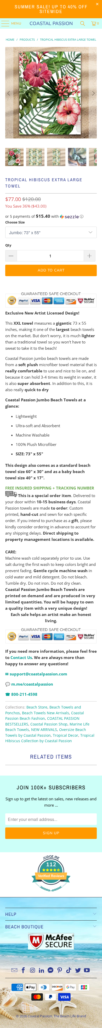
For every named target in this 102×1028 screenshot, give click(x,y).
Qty (8, 245)
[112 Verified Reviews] (51, 894)
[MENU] (2, 23)
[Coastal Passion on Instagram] (33, 970)
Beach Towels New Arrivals (45, 713)
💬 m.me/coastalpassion (29, 684)
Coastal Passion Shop (48, 724)
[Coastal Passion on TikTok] (69, 970)
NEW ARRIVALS (44, 729)
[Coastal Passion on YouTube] (87, 970)
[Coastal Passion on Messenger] (51, 970)
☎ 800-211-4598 (21, 694)
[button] (51, 216)
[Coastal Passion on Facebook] (23, 970)
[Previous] (9, 93)
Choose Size (15, 222)
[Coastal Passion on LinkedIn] (42, 970)
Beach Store (36, 707)
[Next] (93, 93)
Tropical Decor (65, 735)
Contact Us (21, 657)
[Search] (83, 23)
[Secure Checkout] (51, 636)
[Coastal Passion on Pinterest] (60, 970)
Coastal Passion (51, 23)
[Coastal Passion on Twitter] (78, 970)
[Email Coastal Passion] (14, 970)
